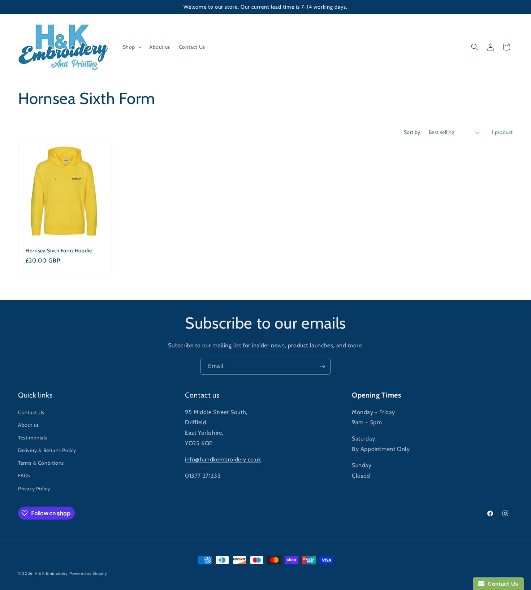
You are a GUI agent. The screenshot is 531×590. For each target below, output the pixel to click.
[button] (131, 47)
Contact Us (31, 412)
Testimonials (32, 437)
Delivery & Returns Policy (47, 450)
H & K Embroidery (51, 573)
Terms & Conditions (41, 463)
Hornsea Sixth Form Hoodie (59, 250)
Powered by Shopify (88, 573)
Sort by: (413, 132)
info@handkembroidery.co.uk (223, 459)
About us (28, 425)
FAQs (24, 475)
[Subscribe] (322, 366)
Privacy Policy (34, 488)
